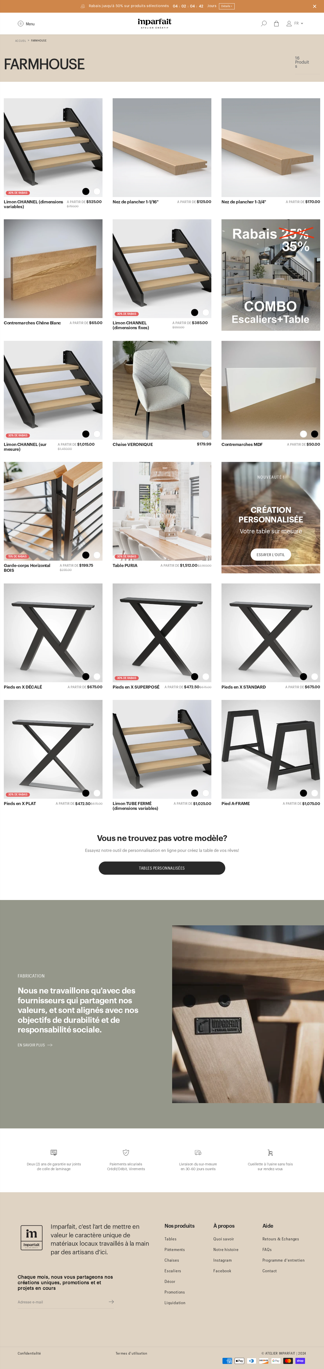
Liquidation (175, 1302)
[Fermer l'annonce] (314, 6)
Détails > (226, 6)
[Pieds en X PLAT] (53, 749)
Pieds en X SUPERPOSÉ (136, 687)
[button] (26, 23)
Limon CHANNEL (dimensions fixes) (131, 325)
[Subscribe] (111, 1302)
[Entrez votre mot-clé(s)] (264, 23)
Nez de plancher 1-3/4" (243, 202)
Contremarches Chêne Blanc (32, 323)
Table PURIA (125, 565)
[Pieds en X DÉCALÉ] (53, 632)
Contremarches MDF (242, 444)
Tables (171, 1238)
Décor (170, 1281)
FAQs (267, 1249)
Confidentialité (29, 1353)
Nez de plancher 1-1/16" (135, 202)
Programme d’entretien (283, 1260)
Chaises (172, 1260)
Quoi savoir (223, 1238)
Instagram (222, 1260)
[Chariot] (276, 23)
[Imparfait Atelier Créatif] (155, 23)
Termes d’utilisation (131, 1353)
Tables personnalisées (162, 868)
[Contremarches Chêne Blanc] (53, 268)
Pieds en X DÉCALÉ (23, 687)
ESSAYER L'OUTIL (271, 554)
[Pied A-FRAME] (270, 749)
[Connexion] (289, 23)
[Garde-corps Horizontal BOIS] (53, 511)
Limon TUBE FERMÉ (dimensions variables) (135, 806)
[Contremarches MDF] (270, 390)
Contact (269, 1270)
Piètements (175, 1249)
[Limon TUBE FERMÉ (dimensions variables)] (162, 749)
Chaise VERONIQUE (133, 444)
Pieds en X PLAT (20, 803)
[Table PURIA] (162, 511)
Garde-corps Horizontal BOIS (27, 568)
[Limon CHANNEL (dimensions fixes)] (162, 268)
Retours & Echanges (280, 1238)
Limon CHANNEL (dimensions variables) (33, 204)
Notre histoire (225, 1249)
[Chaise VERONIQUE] (162, 390)
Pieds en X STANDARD (243, 687)
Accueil (20, 40)
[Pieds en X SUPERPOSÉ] (162, 632)
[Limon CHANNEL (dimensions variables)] (53, 147)
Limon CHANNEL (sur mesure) (25, 447)
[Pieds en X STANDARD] (270, 632)
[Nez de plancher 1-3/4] (270, 147)
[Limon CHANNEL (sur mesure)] (53, 390)
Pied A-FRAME (235, 803)
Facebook (222, 1270)
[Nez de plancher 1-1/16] (162, 147)
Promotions (175, 1291)
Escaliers (173, 1270)
